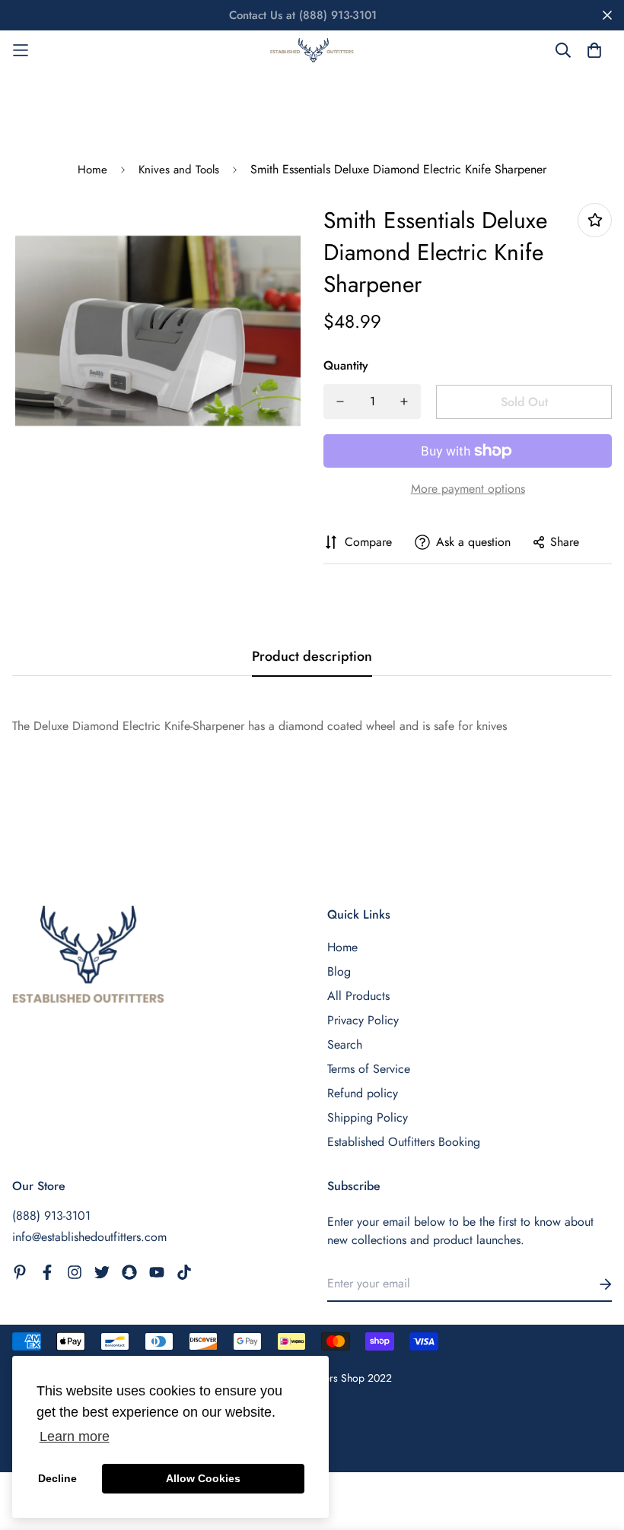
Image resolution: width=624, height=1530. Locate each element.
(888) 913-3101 (51, 1215)
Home (92, 169)
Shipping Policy (367, 1117)
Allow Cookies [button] (203, 1478)
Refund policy (362, 1093)
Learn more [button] (75, 1436)
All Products (358, 996)
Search (344, 1044)
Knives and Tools (178, 169)
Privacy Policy (363, 1020)
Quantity (345, 365)
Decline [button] (57, 1478)
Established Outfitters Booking (403, 1142)
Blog (339, 971)
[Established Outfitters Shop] (312, 50)
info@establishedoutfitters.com (89, 1237)
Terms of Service (368, 1069)
